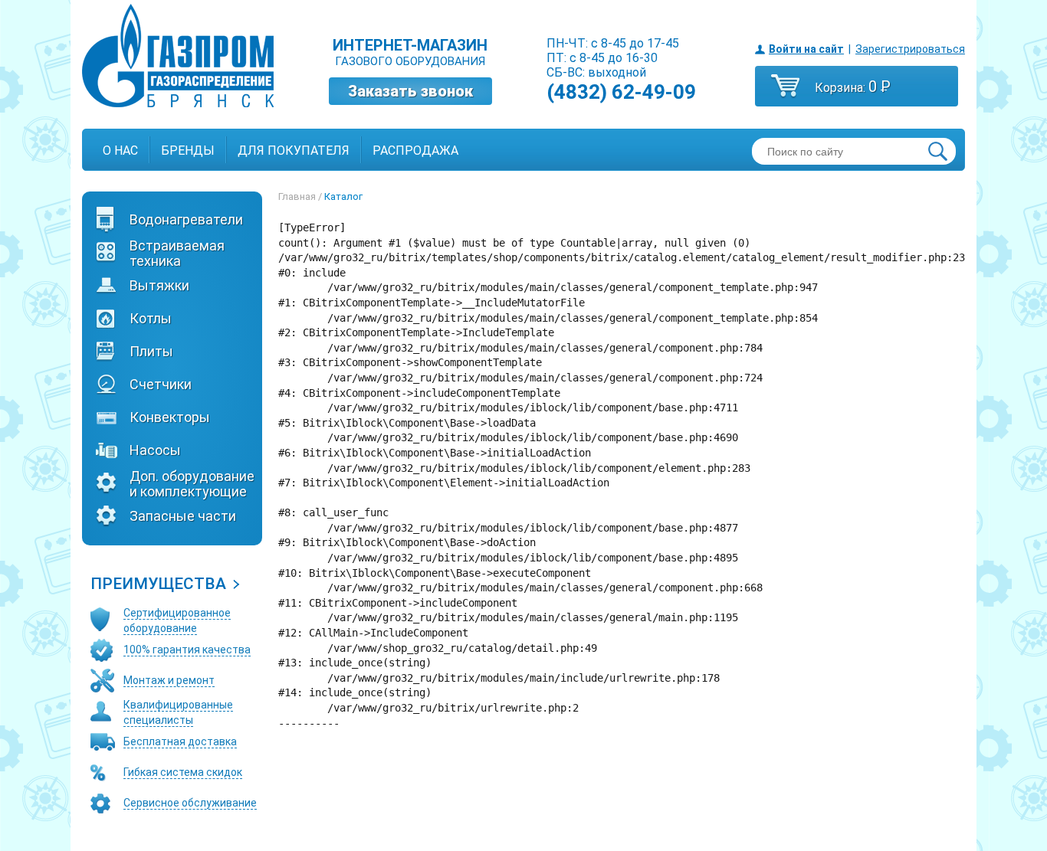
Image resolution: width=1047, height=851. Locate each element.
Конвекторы (170, 417)
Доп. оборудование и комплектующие (192, 484)
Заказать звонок (410, 91)
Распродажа (415, 150)
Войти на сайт (806, 49)
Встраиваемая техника (177, 253)
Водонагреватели (186, 219)
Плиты (151, 351)
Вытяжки (159, 285)
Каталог (343, 196)
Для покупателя (294, 150)
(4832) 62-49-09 (621, 91)
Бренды (188, 150)
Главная (297, 196)
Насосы (155, 450)
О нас (120, 150)
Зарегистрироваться (910, 49)
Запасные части (183, 516)
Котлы (151, 318)
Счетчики (161, 384)
